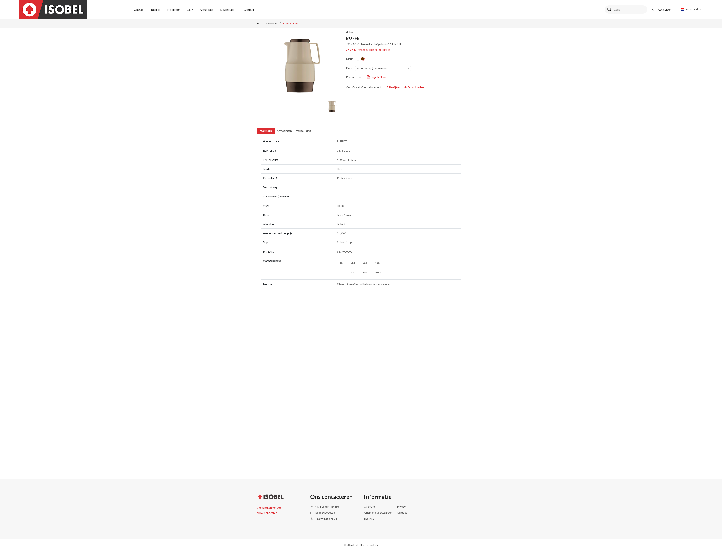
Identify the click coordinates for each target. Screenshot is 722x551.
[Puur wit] (358, 58)
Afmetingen (284, 130)
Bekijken (394, 87)
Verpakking (303, 130)
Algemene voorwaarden (378, 512)
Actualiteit (206, 9)
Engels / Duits (379, 77)
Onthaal (139, 9)
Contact (249, 9)
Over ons (369, 506)
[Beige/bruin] (362, 58)
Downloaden (415, 87)
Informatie (265, 130)
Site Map (369, 518)
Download (227, 9)
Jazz (190, 9)
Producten (173, 9)
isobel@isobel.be (325, 512)
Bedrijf (155, 9)
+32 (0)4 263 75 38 (326, 518)
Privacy (401, 506)
